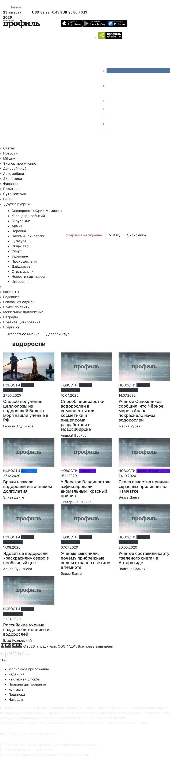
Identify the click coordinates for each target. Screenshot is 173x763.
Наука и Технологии (28, 236)
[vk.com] (138, 70)
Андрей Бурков (73, 435)
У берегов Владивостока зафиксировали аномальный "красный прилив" (86, 488)
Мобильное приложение (23, 312)
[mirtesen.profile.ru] (110, 93)
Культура (19, 241)
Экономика (12, 178)
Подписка (11, 327)
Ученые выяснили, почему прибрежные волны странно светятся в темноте (86, 560)
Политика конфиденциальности (26, 750)
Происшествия (24, 261)
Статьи (9, 148)
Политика (11, 189)
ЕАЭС (7, 199)
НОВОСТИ (11, 385)
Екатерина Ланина (76, 502)
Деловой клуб (14, 168)
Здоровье (20, 256)
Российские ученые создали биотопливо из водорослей (27, 629)
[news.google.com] (110, 108)
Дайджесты (21, 266)
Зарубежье (21, 221)
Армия (17, 226)
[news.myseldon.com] (110, 101)
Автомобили (13, 173)
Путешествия (14, 194)
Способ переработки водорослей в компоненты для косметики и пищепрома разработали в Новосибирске (82, 415)
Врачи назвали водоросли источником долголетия (27, 486)
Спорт (17, 251)
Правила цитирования (22, 322)
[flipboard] (110, 131)
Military (9, 158)
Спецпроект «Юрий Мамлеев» (37, 211)
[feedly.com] (110, 116)
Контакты (11, 292)
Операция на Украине (84, 235)
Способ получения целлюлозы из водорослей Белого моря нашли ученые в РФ (25, 411)
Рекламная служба (18, 302)
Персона (19, 231)
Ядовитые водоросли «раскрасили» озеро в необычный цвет (26, 558)
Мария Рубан (129, 426)
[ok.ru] (110, 78)
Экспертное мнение (19, 163)
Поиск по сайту (16, 307)
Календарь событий (28, 216)
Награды (10, 317)
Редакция (11, 297)
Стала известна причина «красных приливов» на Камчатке (144, 486)
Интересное (21, 281)
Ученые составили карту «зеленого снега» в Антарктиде (144, 558)
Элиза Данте (13, 497)
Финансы (10, 184)
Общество (20, 246)
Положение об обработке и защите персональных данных (48, 745)
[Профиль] (21, 24)
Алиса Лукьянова (17, 569)
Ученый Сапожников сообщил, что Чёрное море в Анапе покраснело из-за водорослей (141, 411)
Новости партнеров (28, 276)
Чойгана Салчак (132, 569)
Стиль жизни (23, 271)
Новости (10, 153)
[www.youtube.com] (110, 86)
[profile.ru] (110, 124)
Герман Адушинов (18, 426)
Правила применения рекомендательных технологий (44, 755)
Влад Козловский (17, 640)
